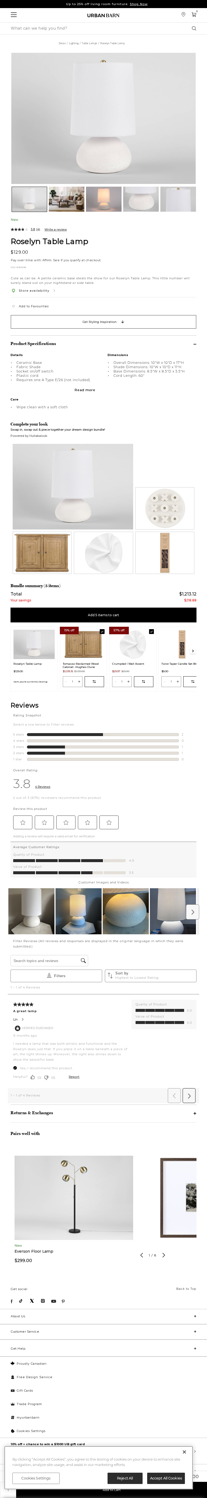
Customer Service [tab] (25, 1331)
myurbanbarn (28, 1417)
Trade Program (29, 1404)
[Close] (184, 1452)
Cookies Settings (31, 1431)
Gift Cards (25, 1390)
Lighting (74, 43)
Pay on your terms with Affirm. (106, 4)
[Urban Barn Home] (103, 15)
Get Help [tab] (18, 1348)
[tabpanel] (74, 1208)
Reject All (125, 1478)
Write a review (55, 229)
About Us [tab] (18, 1316)
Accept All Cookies (166, 1478)
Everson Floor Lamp (34, 1251)
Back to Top (186, 1289)
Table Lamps (89, 43)
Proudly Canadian (32, 1363)
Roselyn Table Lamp (49, 241)
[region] (98, 1467)
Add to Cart (112, 1490)
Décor (62, 43)
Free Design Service (35, 1377)
